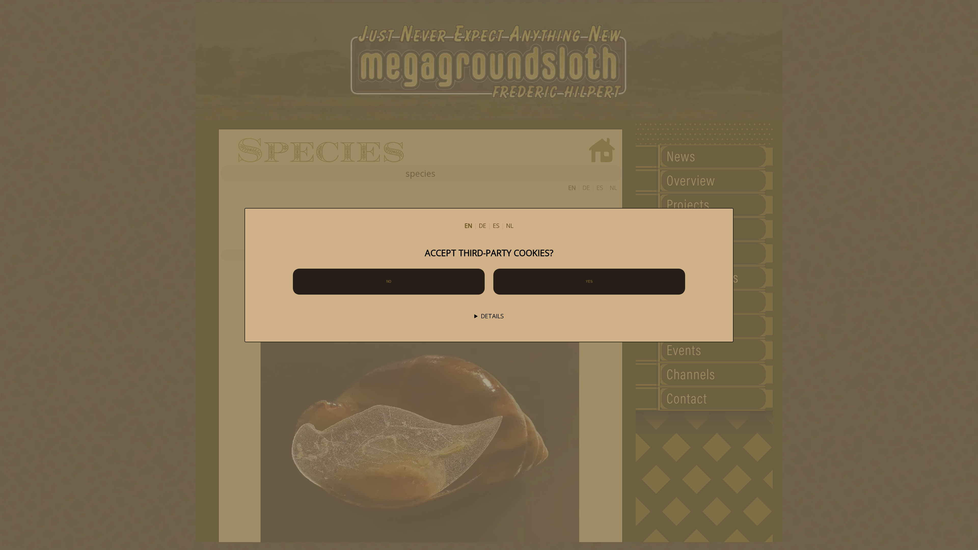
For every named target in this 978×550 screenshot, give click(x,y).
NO (388, 281)
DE (482, 226)
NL (509, 226)
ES (496, 226)
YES (589, 281)
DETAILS (492, 316)
